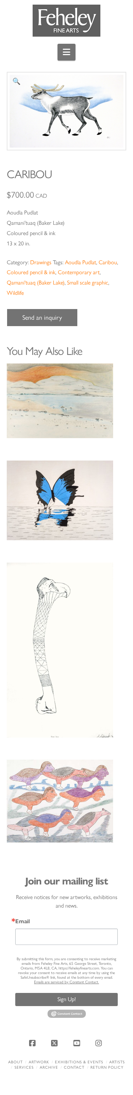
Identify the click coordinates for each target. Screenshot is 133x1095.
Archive (49, 1067)
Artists (117, 1062)
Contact (74, 1067)
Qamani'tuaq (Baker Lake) (36, 282)
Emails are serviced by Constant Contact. (66, 982)
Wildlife (15, 292)
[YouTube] (77, 1043)
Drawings (40, 262)
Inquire (66, 401)
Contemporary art (79, 272)
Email (22, 921)
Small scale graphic (87, 282)
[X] (55, 1043)
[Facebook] (33, 1043)
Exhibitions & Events (79, 1062)
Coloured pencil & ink (31, 272)
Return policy (106, 1067)
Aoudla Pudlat (80, 262)
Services (24, 1067)
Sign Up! (66, 999)
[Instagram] (99, 1043)
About (15, 1062)
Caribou (108, 262)
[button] (66, 52)
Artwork (39, 1062)
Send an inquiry (42, 317)
